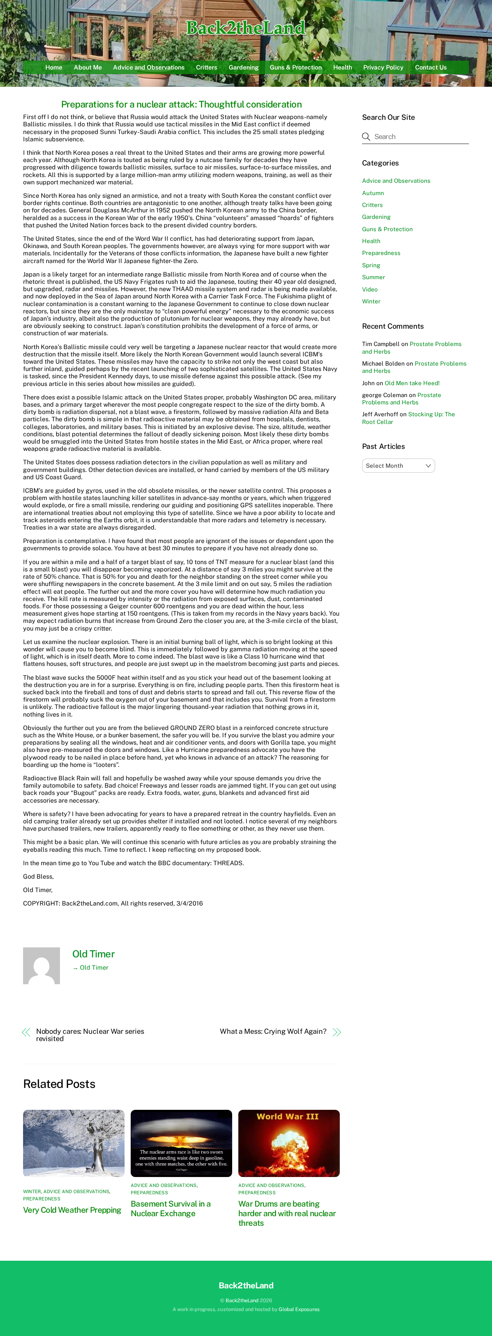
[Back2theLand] (246, 36)
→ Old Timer (90, 967)
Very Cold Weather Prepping (72, 1210)
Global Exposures (299, 1309)
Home (53, 67)
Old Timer (93, 954)
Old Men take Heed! (412, 383)
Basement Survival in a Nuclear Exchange (171, 1208)
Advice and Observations (148, 67)
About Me (88, 67)
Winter (32, 1191)
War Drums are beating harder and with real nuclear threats (287, 1213)
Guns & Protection (296, 67)
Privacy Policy (383, 67)
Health (342, 67)
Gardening (244, 67)
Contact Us (431, 67)
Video (370, 289)
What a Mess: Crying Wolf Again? (273, 1031)
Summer (373, 277)
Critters (206, 67)
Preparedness (41, 1199)
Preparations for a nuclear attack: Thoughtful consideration (181, 104)
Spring (371, 265)
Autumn (373, 193)
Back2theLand (242, 1300)
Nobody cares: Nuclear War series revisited (90, 1035)
